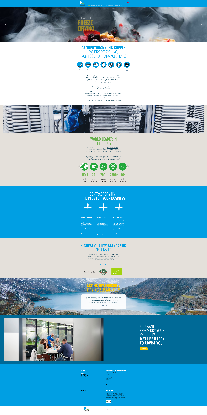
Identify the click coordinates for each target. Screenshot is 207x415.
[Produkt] (103, 39)
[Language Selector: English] (127, 2)
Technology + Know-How (86, 375)
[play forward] (128, 166)
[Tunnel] (102, 39)
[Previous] (5, 25)
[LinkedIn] (106, 384)
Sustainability (84, 376)
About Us (83, 377)
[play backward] (79, 166)
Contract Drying (84, 374)
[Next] (201, 25)
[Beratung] (104, 39)
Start (82, 373)
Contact (83, 378)
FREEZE (111, 100)
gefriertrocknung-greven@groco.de (113, 374)
